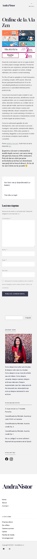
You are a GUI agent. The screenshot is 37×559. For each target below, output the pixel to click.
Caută (28, 317)
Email (4, 260)
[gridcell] (18, 380)
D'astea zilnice (7, 522)
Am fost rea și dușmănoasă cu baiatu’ (17, 183)
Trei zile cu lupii (10, 195)
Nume (4, 250)
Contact (5, 506)
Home (4, 499)
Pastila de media (8, 535)
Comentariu (6, 218)
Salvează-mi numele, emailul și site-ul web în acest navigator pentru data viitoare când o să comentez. (17, 284)
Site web (5, 270)
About (4, 503)
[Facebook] (5, 549)
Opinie (4, 531)
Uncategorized (7, 538)
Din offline (5, 525)
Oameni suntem (8, 528)
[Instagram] (11, 549)
